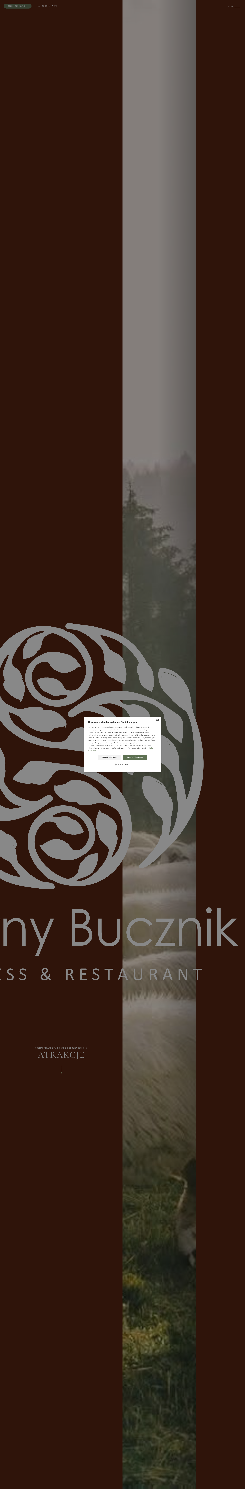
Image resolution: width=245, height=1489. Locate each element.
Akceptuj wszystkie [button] (135, 757)
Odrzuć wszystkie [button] (109, 757)
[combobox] (157, 720)
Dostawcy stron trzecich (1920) (111, 737)
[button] (122, 764)
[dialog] (122, 744)
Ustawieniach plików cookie (137, 748)
